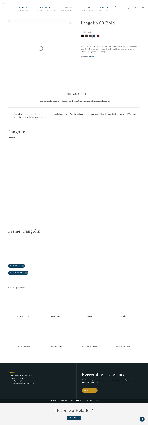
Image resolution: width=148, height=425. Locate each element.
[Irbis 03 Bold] (56, 332)
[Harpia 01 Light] (123, 332)
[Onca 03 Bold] (56, 301)
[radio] (82, 36)
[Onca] (90, 301)
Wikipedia (38, 216)
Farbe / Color (87, 32)
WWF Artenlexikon (25, 216)
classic (91, 56)
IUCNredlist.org (49, 216)
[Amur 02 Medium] (23, 332)
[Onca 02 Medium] (90, 332)
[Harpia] (123, 301)
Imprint (54, 401)
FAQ (98, 401)
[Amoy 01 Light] (23, 301)
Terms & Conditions (84, 401)
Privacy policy (67, 401)
